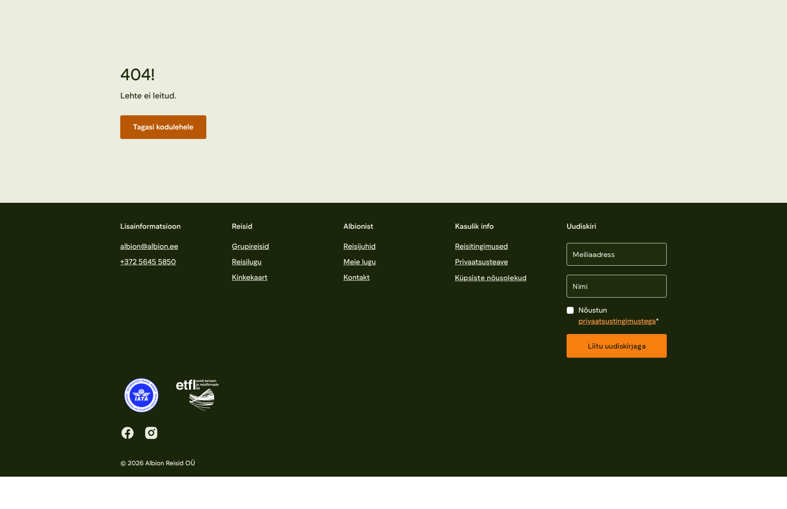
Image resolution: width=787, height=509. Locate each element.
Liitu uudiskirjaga (617, 345)
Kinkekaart (596, 13)
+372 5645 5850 (148, 261)
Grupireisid (250, 246)
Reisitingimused (481, 246)
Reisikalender (379, 13)
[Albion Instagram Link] (151, 433)
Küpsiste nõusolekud (490, 277)
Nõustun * (618, 315)
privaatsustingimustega (617, 321)
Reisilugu (495, 13)
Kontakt (646, 13)
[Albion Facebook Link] (127, 433)
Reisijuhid (445, 13)
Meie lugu (544, 13)
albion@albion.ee (149, 246)
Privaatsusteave (481, 261)
